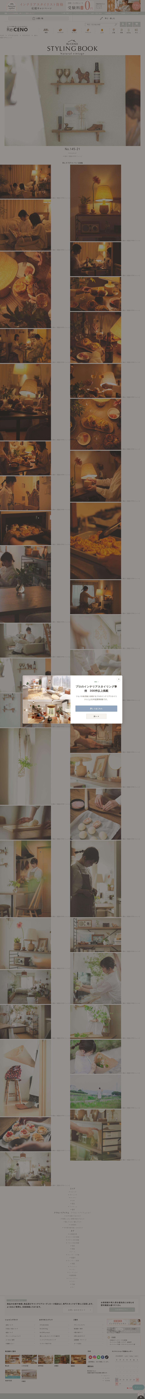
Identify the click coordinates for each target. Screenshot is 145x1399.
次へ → (96, 716)
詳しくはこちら (96, 708)
